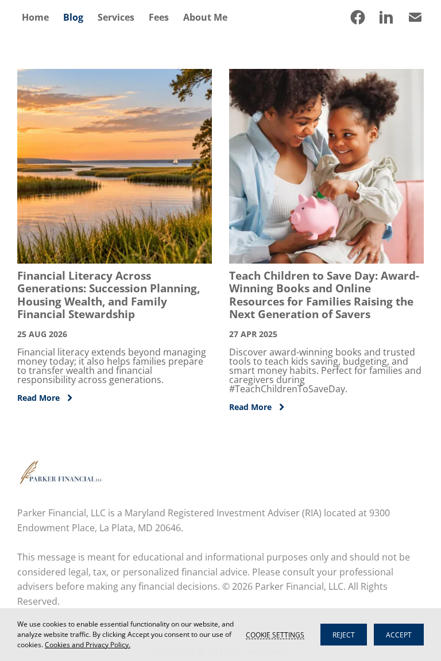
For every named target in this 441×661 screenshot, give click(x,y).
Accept (399, 635)
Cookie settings (275, 634)
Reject (343, 635)
